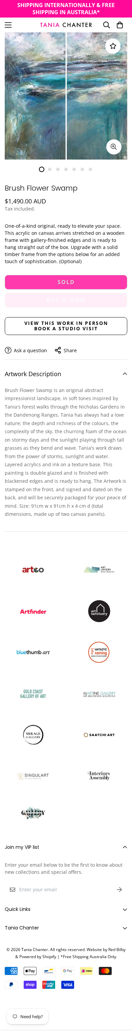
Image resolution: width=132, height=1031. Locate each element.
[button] (119, 25)
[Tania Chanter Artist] (66, 25)
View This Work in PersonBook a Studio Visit (66, 326)
